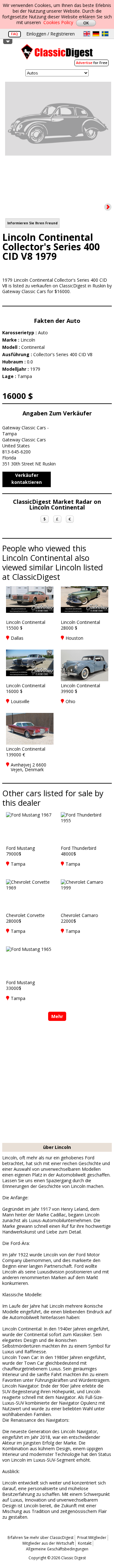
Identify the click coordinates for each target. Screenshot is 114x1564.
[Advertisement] (57, 1083)
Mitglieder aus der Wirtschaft (48, 1543)
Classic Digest (57, 54)
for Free (91, 62)
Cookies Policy (58, 22)
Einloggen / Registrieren (50, 34)
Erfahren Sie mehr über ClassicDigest (40, 1537)
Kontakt (85, 1543)
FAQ (14, 33)
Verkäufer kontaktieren (26, 478)
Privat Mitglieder (91, 1537)
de (95, 33)
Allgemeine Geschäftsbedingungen (57, 1549)
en (86, 33)
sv (105, 33)
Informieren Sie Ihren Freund (32, 223)
